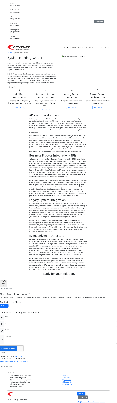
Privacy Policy (68, 384)
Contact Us (99, 22)
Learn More (20, 107)
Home (66, 47)
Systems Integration (19, 378)
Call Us (3, 306)
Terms (20, 356)
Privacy (16, 356)
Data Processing (17, 386)
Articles (97, 47)
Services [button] (81, 47)
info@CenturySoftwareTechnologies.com (14, 361)
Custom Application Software (22, 375)
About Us (73, 47)
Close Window (7, 289)
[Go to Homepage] (18, 47)
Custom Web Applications (21, 382)
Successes (89, 47)
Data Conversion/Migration (21, 380)
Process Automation (19, 384)
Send (3, 353)
